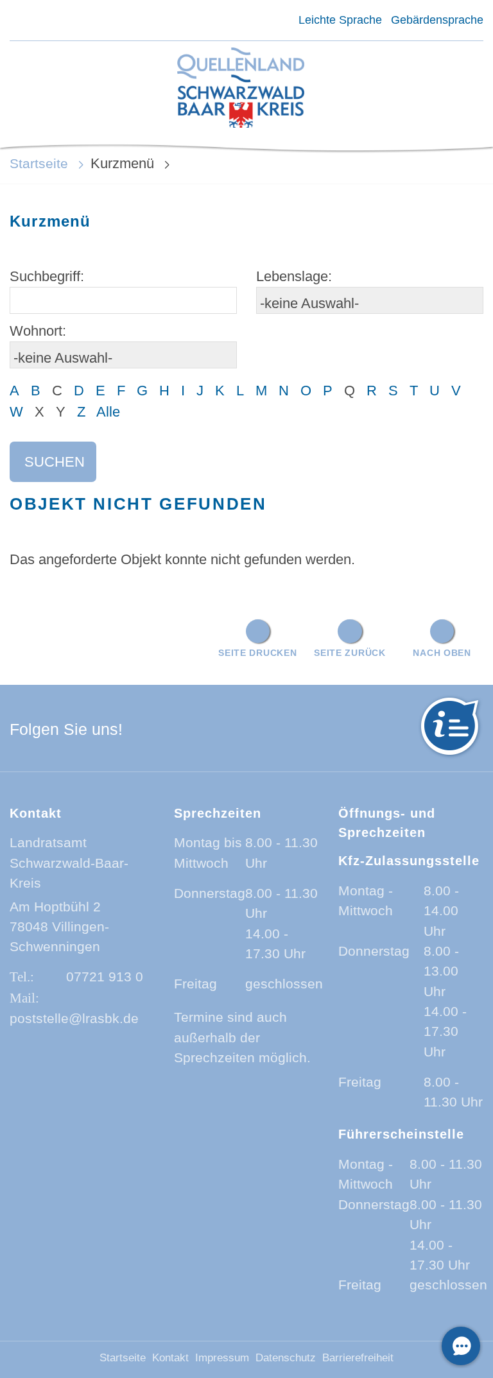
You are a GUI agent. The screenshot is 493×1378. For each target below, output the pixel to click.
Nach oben (442, 653)
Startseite (39, 163)
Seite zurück (350, 653)
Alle (108, 412)
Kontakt (170, 1358)
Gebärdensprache (437, 19)
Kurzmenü (122, 163)
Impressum (222, 1358)
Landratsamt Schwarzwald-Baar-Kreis (69, 862)
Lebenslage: (294, 276)
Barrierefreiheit (358, 1358)
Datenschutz (285, 1358)
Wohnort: (38, 331)
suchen (54, 462)
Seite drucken (257, 653)
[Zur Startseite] (240, 88)
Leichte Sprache (339, 19)
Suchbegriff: (47, 276)
